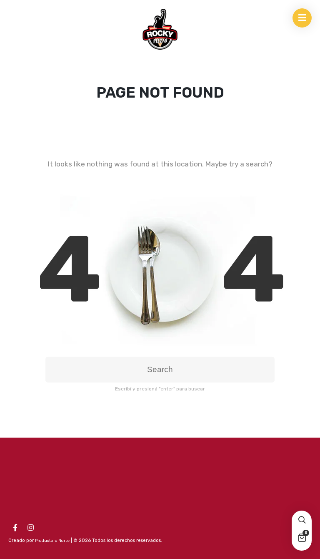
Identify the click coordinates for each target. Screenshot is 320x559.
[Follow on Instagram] (30, 527)
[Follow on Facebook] (15, 527)
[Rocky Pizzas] (160, 29)
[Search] (301, 520)
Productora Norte (52, 540)
